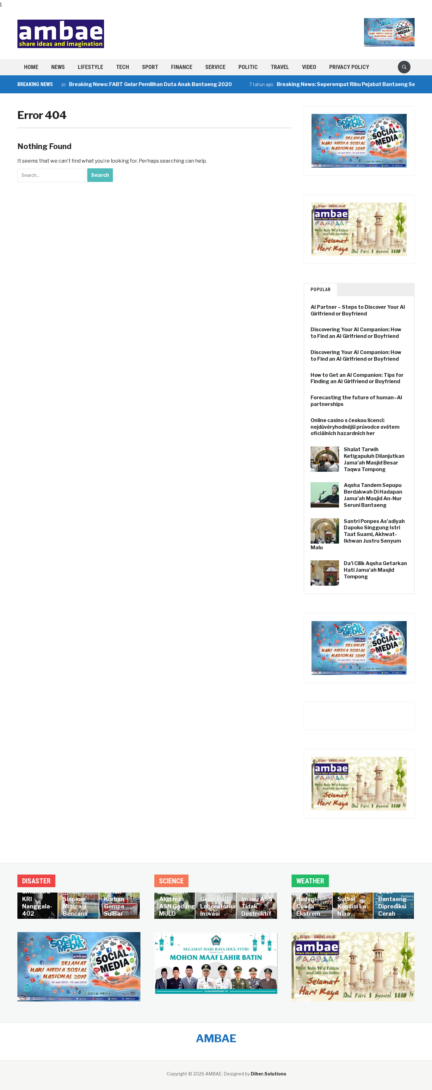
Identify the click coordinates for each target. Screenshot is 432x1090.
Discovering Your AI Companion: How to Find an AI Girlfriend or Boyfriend (356, 333)
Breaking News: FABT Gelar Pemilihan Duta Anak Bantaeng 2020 (132, 84)
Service (215, 67)
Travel (280, 67)
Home (31, 67)
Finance (181, 67)
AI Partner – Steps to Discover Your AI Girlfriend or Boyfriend (358, 310)
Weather (310, 881)
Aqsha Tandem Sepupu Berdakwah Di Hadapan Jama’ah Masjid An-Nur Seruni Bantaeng (373, 495)
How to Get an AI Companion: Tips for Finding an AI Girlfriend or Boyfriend (357, 378)
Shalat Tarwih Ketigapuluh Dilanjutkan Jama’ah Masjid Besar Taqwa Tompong (374, 459)
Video (309, 67)
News (58, 67)
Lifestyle (90, 67)
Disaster (36, 881)
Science (171, 881)
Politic (248, 67)
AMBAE (216, 1038)
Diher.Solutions (268, 1073)
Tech (122, 67)
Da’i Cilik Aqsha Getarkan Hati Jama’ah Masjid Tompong (375, 570)
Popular (321, 289)
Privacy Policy (349, 67)
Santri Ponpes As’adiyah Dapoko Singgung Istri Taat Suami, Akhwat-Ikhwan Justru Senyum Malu (358, 534)
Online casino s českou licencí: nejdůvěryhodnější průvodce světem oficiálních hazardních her (355, 427)
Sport (150, 67)
